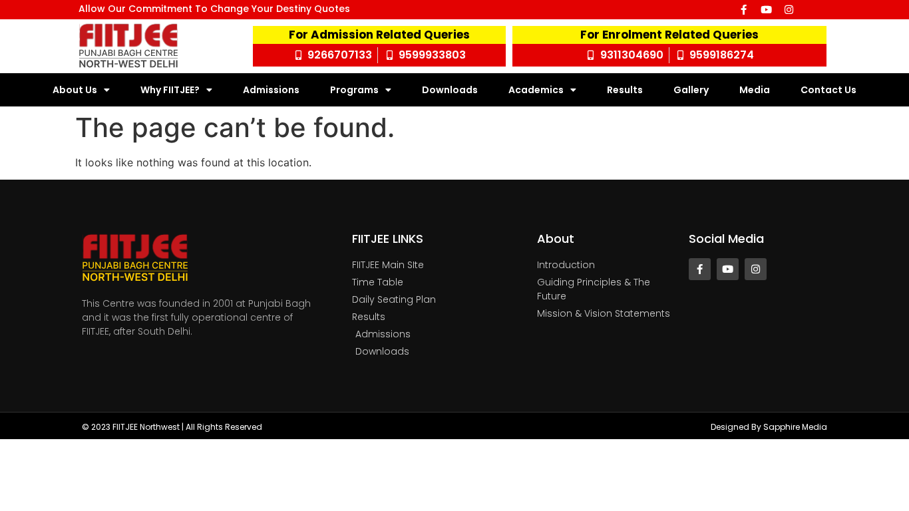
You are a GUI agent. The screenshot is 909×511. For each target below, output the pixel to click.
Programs (354, 89)
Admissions (271, 89)
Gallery (691, 89)
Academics (536, 89)
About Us (75, 89)
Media (754, 89)
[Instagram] (789, 10)
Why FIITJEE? (170, 89)
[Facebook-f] (744, 10)
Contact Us (828, 89)
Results (625, 89)
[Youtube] (766, 10)
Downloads (450, 89)
